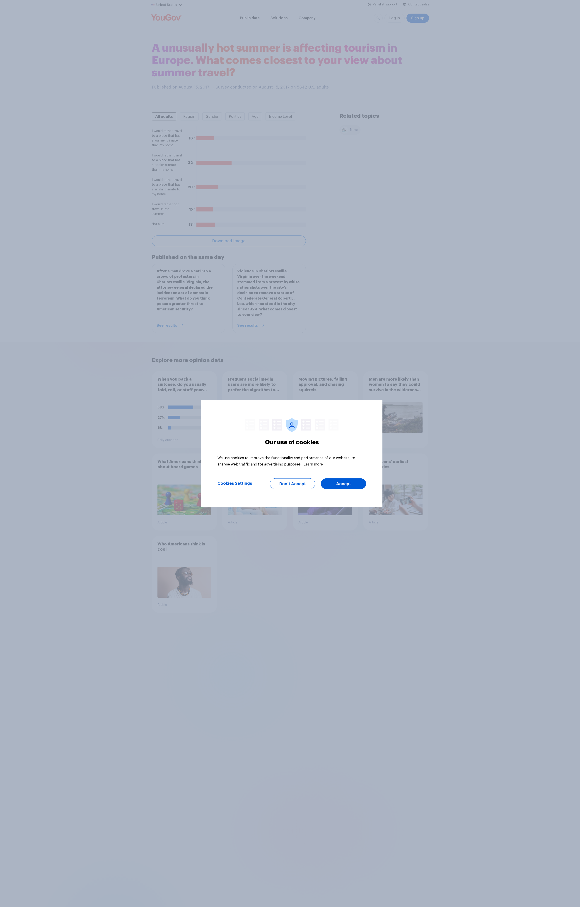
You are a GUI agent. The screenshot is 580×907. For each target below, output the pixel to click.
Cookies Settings (235, 483)
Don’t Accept (292, 484)
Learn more (313, 464)
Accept (343, 484)
